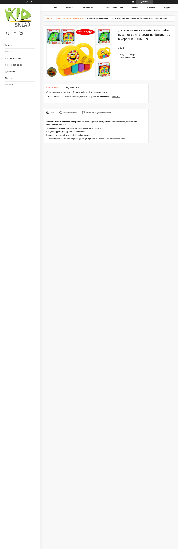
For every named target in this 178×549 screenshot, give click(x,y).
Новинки (9, 52)
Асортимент (56, 18)
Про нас (134, 7)
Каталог (8, 45)
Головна (53, 7)
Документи (10, 71)
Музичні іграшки (80, 18)
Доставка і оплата (13, 58)
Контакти (9, 85)
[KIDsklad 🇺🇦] (20, 17)
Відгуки (8, 78)
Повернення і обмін (13, 65)
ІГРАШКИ (67, 18)
